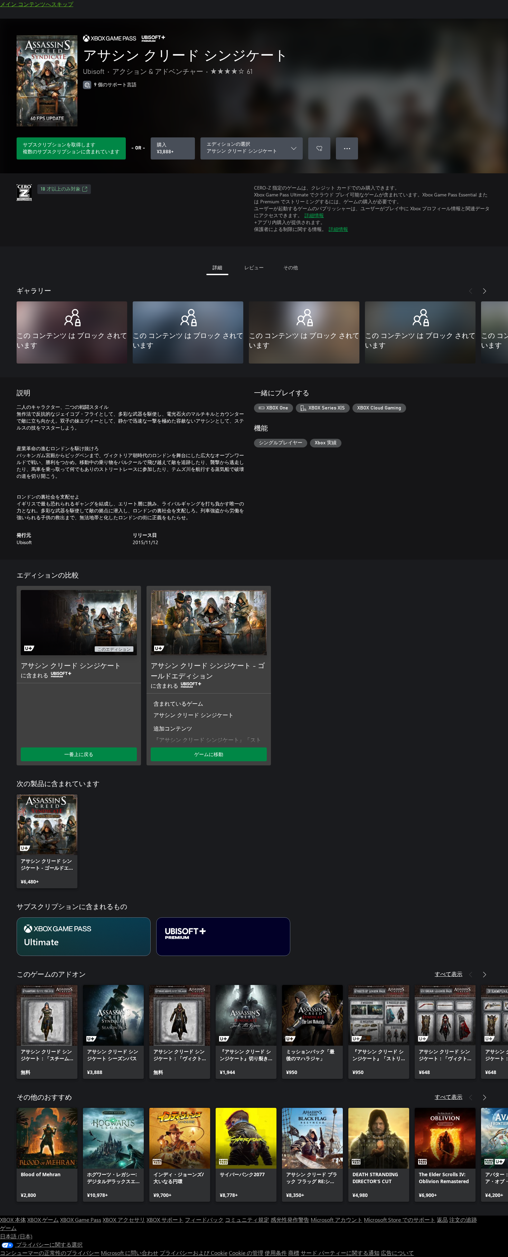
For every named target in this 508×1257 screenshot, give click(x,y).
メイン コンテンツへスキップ (36, 4)
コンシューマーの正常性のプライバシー (50, 1252)
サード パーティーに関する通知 (340, 1252)
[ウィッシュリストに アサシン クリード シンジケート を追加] (319, 148)
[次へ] (484, 291)
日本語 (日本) (16, 1236)
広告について (397, 1252)
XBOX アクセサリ (124, 1219)
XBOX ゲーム (43, 1219)
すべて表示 (448, 973)
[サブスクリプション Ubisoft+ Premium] (223, 936)
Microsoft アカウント (337, 1219)
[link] (47, 841)
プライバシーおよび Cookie (193, 1252)
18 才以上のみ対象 (61, 189)
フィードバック (204, 1219)
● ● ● (347, 148)
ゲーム (8, 1227)
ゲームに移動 (208, 754)
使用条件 (276, 1252)
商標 (293, 1252)
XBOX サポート (165, 1219)
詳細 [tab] (217, 267)
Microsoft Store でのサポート (399, 1219)
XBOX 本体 (13, 1219)
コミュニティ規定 (247, 1219)
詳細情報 (314, 215)
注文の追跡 (463, 1219)
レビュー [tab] (254, 267)
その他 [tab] (290, 267)
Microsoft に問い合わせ (129, 1252)
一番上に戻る (78, 754)
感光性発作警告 (290, 1219)
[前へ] (471, 291)
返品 (442, 1219)
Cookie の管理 (246, 1252)
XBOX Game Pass (80, 1219)
